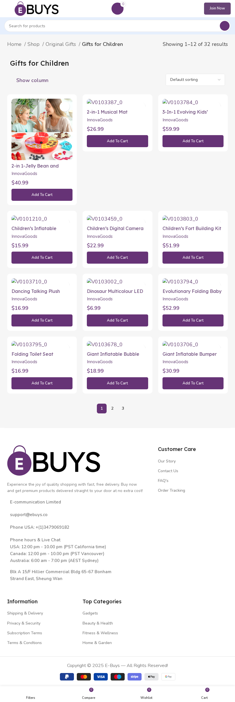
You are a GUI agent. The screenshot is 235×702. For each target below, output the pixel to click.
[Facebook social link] (11, 587)
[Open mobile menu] (6, 8)
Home (15, 44)
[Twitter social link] (19, 587)
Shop (34, 44)
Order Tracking (171, 490)
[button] (42, 195)
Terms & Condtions (24, 642)
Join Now (217, 8)
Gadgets (90, 613)
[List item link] (79, 514)
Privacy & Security (23, 623)
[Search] (225, 26)
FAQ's (163, 480)
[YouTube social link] (36, 587)
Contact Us (168, 471)
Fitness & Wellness (100, 633)
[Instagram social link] (28, 587)
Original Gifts (61, 44)
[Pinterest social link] (44, 587)
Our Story (167, 461)
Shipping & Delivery (25, 613)
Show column (32, 80)
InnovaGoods (24, 173)
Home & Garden (97, 642)
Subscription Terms (24, 633)
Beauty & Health (98, 623)
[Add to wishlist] (65, 107)
